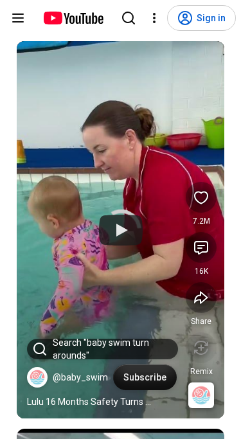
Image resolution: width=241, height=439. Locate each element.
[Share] (201, 297)
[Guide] (18, 18)
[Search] (128, 18)
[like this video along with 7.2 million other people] (201, 197)
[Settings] (154, 18)
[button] (37, 377)
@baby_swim (80, 377)
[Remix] (201, 347)
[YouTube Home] (72, 18)
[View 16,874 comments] (201, 247)
